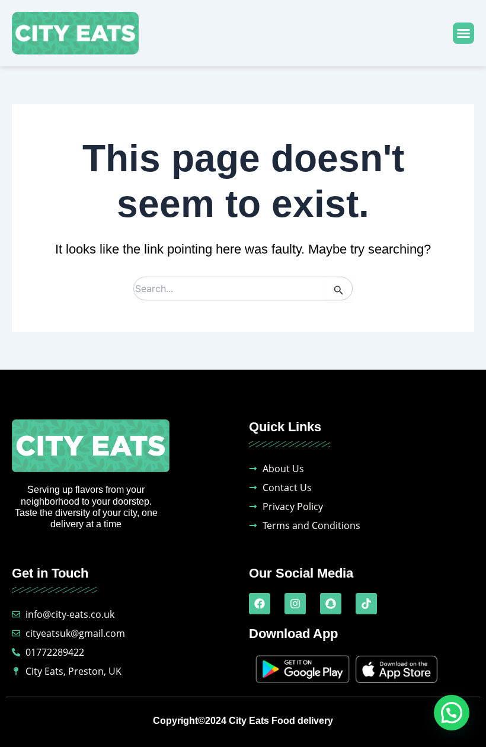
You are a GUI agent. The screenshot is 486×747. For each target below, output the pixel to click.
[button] (463, 33)
